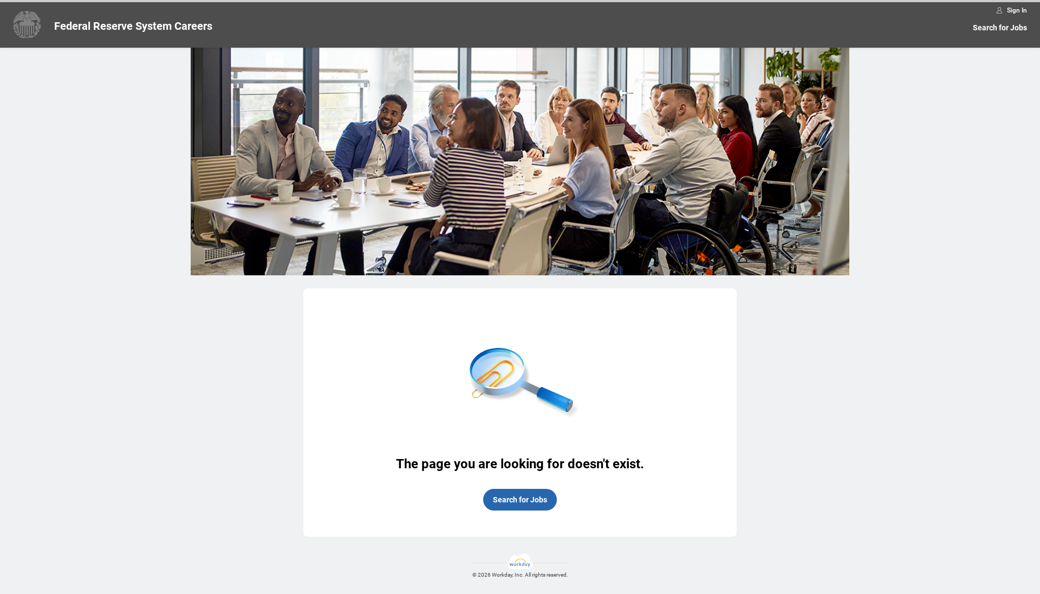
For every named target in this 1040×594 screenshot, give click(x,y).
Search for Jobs (1000, 27)
